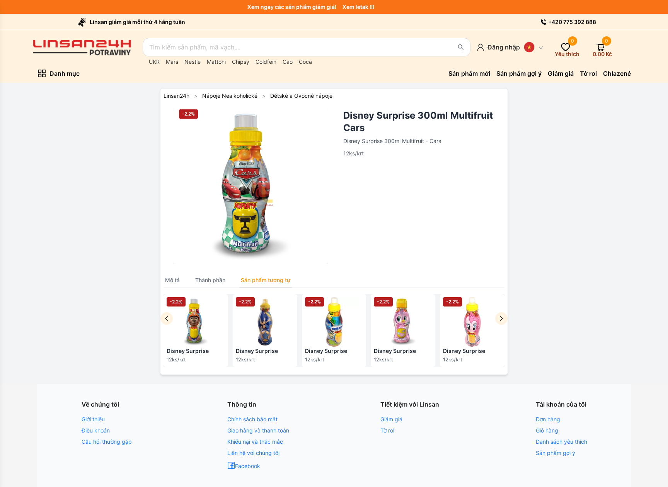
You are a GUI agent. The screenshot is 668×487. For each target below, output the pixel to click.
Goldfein (266, 61)
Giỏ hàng (547, 430)
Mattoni (216, 61)
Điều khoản (96, 430)
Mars (172, 61)
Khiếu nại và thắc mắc (255, 441)
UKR (154, 61)
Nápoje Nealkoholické (229, 95)
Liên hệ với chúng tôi (253, 453)
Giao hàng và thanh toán (258, 430)
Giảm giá (391, 419)
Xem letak (359, 6)
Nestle (192, 61)
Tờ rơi (387, 430)
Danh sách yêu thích (561, 441)
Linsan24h (176, 95)
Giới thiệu (93, 419)
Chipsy (240, 61)
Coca (305, 61)
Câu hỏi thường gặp (107, 441)
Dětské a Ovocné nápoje (301, 95)
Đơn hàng (548, 419)
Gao (288, 61)
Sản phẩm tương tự (265, 280)
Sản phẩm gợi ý (555, 453)
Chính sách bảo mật (252, 419)
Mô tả (172, 280)
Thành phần (210, 280)
